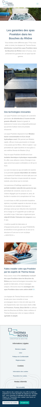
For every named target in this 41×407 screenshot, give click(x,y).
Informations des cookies (20, 371)
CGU (20, 353)
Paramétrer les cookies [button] (20, 376)
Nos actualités (20, 387)
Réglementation (20, 360)
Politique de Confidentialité (20, 356)
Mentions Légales (20, 349)
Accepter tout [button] (24, 402)
